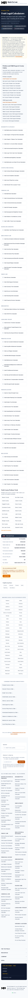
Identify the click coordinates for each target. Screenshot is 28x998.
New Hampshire (20, 643)
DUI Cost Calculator (5, 908)
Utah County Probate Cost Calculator (11, 83)
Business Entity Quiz (20, 926)
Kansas (7, 625)
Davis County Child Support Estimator (11, 109)
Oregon (20, 655)
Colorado (11, 585)
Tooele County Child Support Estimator (12, 118)
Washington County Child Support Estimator (13, 114)
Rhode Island (20, 658)
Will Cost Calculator (5, 829)
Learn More (6, 576)
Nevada (17, 585)
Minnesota (20, 634)
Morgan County (5, 520)
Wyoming (5, 587)
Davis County (18, 504)
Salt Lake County (19, 524)
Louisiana (7, 628)
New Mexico (12, 587)
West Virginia (20, 670)
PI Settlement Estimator (6, 874)
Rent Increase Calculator (20, 914)
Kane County (5, 517)
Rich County (5, 524)
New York (7, 649)
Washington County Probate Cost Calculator (13, 90)
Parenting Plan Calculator (7, 848)
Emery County (18, 507)
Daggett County (5, 504)
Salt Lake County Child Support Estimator (12, 104)
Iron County (4, 514)
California (7, 606)
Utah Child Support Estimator (10, 102)
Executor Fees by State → (8, 689)
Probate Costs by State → (8, 685)
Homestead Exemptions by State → (10, 712)
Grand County (18, 510)
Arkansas (20, 603)
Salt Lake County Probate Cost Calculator (12, 81)
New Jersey (7, 646)
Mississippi (7, 637)
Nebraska (21, 640)
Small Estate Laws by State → (9, 696)
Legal (3, 960)
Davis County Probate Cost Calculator (11, 85)
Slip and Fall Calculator (6, 876)
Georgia (7, 615)
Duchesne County (6, 507)
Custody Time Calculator (7, 843)
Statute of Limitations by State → (10, 716)
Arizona (5, 585)
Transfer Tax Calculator (20, 854)
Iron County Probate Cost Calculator (11, 97)
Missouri (20, 637)
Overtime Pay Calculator (20, 814)
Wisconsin (7, 673)
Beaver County (5, 497)
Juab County (18, 514)
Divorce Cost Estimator (6, 845)
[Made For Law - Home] (3, 988)
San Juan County (6, 527)
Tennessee (7, 664)
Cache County (5, 500)
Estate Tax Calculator (6, 788)
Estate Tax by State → (7, 693)
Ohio (21, 652)
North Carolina (21, 649)
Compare (5, 971)
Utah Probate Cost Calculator (10, 78)
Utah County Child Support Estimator (11, 107)
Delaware (21, 609)
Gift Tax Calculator (5, 793)
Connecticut (7, 609)
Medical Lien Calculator (6, 867)
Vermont (7, 667)
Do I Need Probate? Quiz (7, 781)
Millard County (18, 517)
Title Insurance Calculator (21, 852)
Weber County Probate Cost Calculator (12, 88)
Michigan (7, 634)
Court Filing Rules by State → (9, 724)
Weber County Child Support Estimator (11, 111)
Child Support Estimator (6, 840)
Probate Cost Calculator (6, 813)
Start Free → (6, 973)
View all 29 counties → (6, 530)
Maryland (7, 631)
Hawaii (20, 615)
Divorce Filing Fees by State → (9, 708)
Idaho (22, 585)
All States (3, 10)
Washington (7, 670)
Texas (20, 664)
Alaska (20, 600)
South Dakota (20, 661)
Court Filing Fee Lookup (20, 933)
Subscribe (21, 762)
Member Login (7, 977)
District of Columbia (7, 612)
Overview (5, 968)
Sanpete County (19, 527)
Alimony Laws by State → (8, 700)
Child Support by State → (8, 704)
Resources (4, 952)
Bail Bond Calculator (6, 896)
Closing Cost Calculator (20, 836)
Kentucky (20, 625)
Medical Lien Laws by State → (9, 720)
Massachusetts (21, 631)
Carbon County (18, 500)
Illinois (20, 618)
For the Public (5, 949)
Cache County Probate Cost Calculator (12, 92)
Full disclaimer (18, 56)
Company (4, 956)
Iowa (21, 621)
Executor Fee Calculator (6, 790)
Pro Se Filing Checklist (20, 940)
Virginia (20, 667)
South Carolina (7, 661)
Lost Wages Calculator (6, 864)
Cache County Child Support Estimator (12, 116)
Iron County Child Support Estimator (11, 121)
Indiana (7, 621)
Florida (20, 612)
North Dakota (7, 652)
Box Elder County (19, 497)
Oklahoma (7, 655)
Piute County (18, 520)
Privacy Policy (19, 764)
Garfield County (5, 510)
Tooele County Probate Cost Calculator (12, 95)
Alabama (7, 600)
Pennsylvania (7, 658)
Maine (20, 628)
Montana (7, 640)
